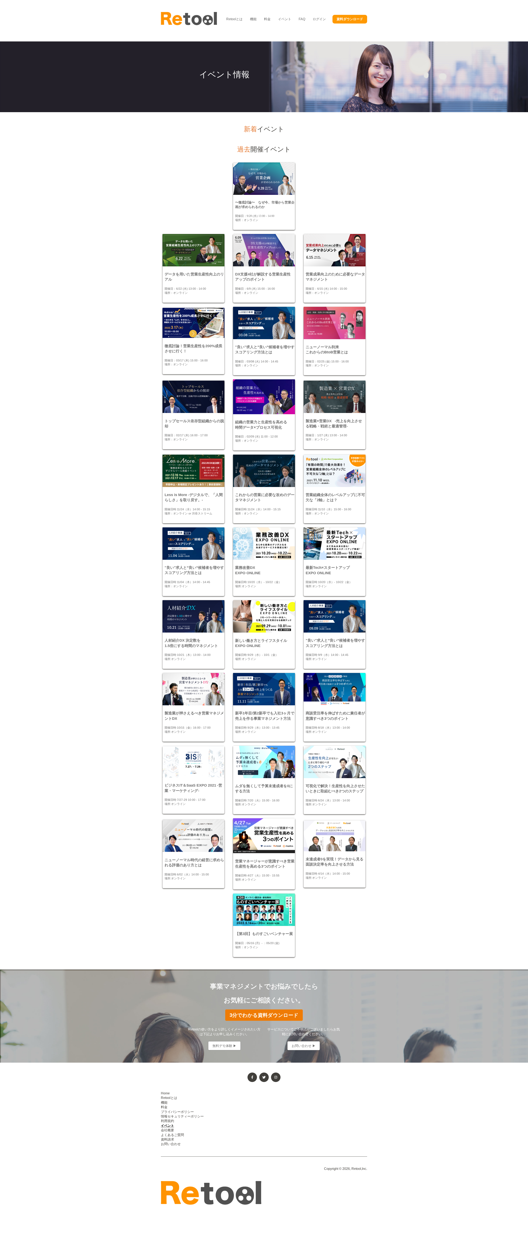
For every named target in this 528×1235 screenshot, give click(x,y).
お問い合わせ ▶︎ (304, 1045)
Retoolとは (234, 19)
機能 (253, 19)
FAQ (302, 19)
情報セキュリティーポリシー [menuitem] (182, 1116)
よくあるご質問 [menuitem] (172, 1135)
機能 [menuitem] (164, 1102)
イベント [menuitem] (167, 1125)
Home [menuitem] (165, 1093)
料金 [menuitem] (164, 1107)
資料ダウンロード (350, 19)
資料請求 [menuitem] (167, 1139)
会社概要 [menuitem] (167, 1130)
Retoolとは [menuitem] (169, 1098)
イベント (284, 19)
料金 (267, 19)
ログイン (319, 19)
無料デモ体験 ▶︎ (224, 1045)
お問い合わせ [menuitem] (171, 1144)
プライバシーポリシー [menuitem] (177, 1112)
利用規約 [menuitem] (167, 1121)
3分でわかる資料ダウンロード (264, 1015)
